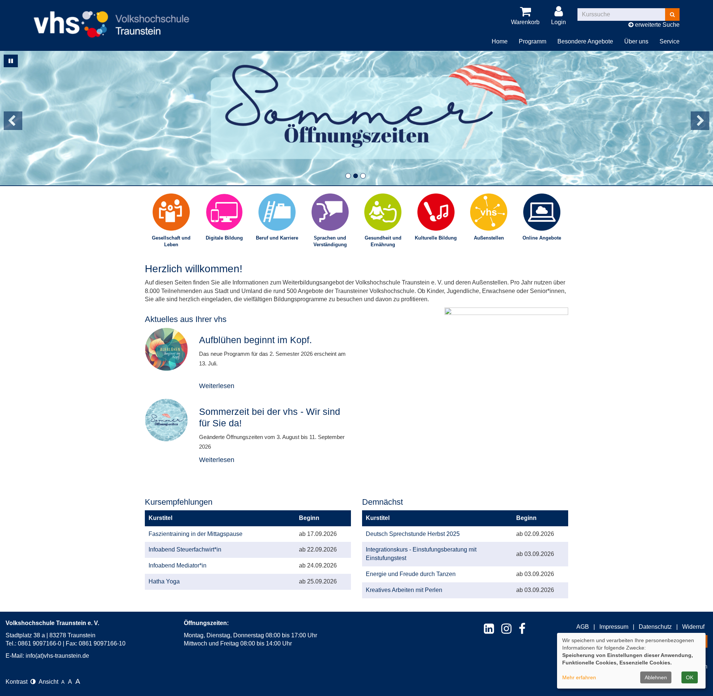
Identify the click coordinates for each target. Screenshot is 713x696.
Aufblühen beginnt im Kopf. (255, 340)
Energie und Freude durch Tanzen (411, 574)
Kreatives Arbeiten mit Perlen (404, 590)
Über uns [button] (636, 41)
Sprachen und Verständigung (330, 241)
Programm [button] (532, 41)
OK (689, 677)
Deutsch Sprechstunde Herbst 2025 (413, 534)
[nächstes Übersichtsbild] (700, 120)
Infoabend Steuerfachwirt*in (185, 549)
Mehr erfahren (579, 677)
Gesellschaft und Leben (171, 241)
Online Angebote (541, 238)
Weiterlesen (216, 386)
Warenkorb (525, 22)
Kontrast (18, 682)
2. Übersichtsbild (355, 176)
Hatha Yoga (164, 581)
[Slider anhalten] (11, 61)
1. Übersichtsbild (348, 176)
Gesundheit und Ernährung (383, 241)
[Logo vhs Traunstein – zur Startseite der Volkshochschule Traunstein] (111, 18)
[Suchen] (672, 14)
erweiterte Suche (657, 25)
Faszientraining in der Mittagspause (195, 534)
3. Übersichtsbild (363, 176)
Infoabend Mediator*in (177, 565)
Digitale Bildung (224, 238)
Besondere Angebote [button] (585, 41)
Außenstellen (489, 238)
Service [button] (670, 41)
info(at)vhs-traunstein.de (57, 656)
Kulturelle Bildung (436, 238)
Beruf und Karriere (277, 238)
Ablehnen (656, 677)
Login (558, 22)
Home (500, 41)
